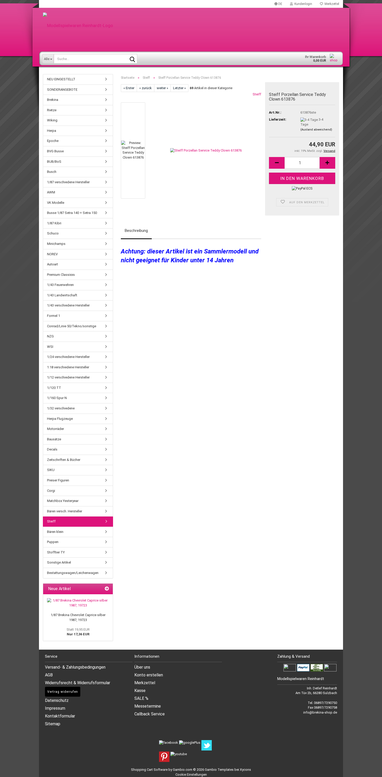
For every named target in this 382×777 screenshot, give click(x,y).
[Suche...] (132, 59)
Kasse (140, 690)
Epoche (52, 141)
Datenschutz (57, 700)
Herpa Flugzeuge (60, 419)
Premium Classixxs (61, 275)
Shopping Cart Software (149, 770)
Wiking (52, 120)
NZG (50, 336)
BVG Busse (55, 151)
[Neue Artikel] (107, 589)
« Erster (128, 88)
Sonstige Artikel (59, 562)
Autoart (52, 264)
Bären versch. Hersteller (64, 511)
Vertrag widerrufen (62, 692)
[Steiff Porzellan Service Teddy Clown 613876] (206, 150)
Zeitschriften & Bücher (63, 460)
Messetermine (147, 706)
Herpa (51, 131)
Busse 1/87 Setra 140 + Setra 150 (72, 213)
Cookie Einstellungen (191, 774)
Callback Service (149, 713)
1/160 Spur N (57, 398)
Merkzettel (331, 4)
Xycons (245, 770)
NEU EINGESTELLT (61, 79)
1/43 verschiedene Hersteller (68, 305)
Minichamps (56, 244)
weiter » (162, 88)
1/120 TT (54, 388)
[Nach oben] (372, 769)
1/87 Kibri (54, 223)
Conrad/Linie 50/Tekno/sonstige (71, 326)
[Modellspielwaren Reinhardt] (191, 25)
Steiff (257, 94)
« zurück (145, 88)
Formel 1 (53, 316)
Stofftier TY (56, 552)
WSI (50, 347)
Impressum (55, 708)
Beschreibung (136, 230)
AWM (51, 192)
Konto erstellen (148, 674)
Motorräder (55, 429)
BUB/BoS (54, 162)
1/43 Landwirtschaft (62, 295)
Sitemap (52, 723)
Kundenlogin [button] (302, 4)
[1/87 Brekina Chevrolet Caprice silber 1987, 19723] (78, 603)
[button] (278, 4)
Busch (51, 172)
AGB (49, 674)
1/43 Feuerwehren (60, 285)
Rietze (51, 110)
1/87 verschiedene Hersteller (68, 182)
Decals (52, 449)
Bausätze (54, 439)
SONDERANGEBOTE (62, 90)
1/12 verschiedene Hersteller (68, 377)
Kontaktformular (60, 716)
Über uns (142, 667)
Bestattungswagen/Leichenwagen (72, 573)
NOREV (52, 254)
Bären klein (55, 532)
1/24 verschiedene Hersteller (68, 357)
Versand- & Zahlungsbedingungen (75, 667)
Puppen (52, 542)
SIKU (51, 470)
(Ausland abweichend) (316, 129)
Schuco (53, 233)
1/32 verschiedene (61, 408)
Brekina (52, 100)
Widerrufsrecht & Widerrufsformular (77, 682)
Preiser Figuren (58, 480)
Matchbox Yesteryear (62, 501)
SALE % (141, 698)
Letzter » (179, 88)
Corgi (51, 491)
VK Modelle (55, 203)
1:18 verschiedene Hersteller (68, 367)
